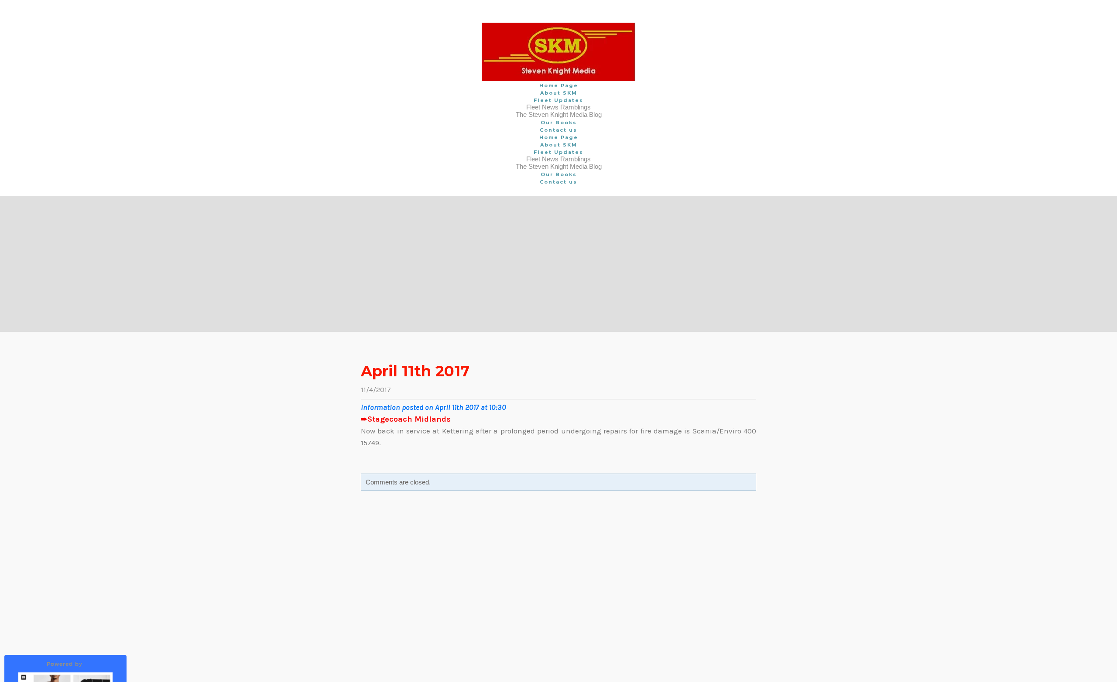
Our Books (559, 122)
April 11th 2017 (415, 371)
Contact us (558, 130)
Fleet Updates (558, 100)
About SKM (558, 93)
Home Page (558, 85)
